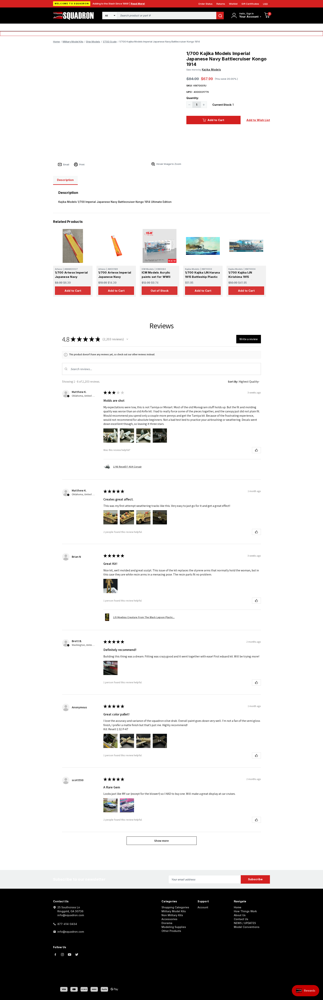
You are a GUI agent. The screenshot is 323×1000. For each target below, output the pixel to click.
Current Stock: (223, 104)
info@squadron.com (70, 931)
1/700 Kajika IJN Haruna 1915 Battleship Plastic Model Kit (202, 277)
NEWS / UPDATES (245, 923)
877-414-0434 (67, 924)
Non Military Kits (172, 915)
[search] (220, 15)
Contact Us (241, 919)
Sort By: (233, 382)
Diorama (167, 923)
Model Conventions (246, 927)
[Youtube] (69, 954)
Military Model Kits (174, 911)
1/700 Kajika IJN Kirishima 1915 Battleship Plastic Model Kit (246, 279)
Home (237, 907)
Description (65, 180)
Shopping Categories (175, 907)
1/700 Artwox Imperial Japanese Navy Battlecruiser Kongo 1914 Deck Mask (71, 279)
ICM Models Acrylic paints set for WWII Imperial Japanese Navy (159, 277)
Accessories (169, 919)
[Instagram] (62, 954)
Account (203, 907)
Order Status (205, 3)
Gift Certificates (250, 3)
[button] (127, 339)
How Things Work (245, 911)
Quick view (73, 246)
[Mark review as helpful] (256, 450)
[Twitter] (76, 954)
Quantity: (192, 98)
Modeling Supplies (174, 927)
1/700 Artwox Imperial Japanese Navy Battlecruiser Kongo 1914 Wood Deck (114, 279)
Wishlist (233, 3)
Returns (220, 3)
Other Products (171, 930)
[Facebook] (55, 954)
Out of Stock (160, 290)
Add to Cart (215, 120)
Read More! (138, 3)
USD (265, 4)
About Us (240, 915)
